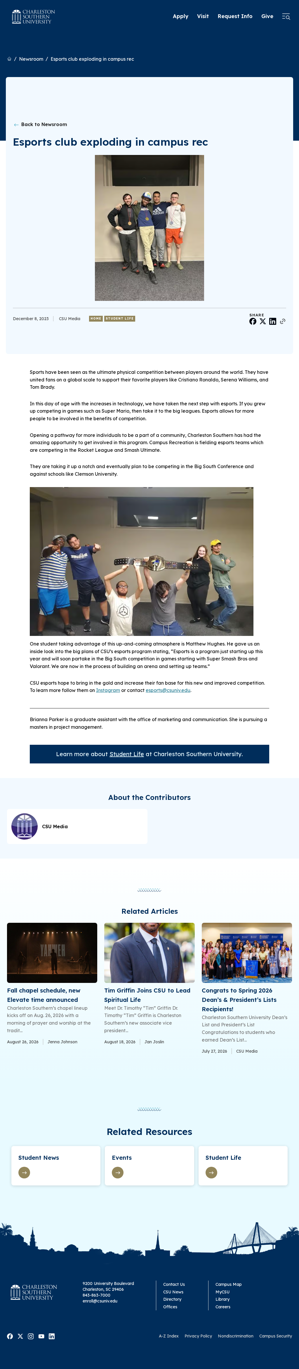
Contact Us (174, 1284)
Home (96, 318)
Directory (172, 1299)
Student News (38, 1157)
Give (267, 16)
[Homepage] (33, 16)
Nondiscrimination (235, 1336)
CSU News (173, 1292)
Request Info (235, 16)
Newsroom (31, 59)
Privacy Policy (198, 1336)
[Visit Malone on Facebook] (10, 1336)
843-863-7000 (96, 1295)
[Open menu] (286, 16)
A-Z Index (169, 1336)
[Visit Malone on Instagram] (31, 1336)
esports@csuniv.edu (168, 690)
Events (122, 1157)
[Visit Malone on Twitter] (20, 1336)
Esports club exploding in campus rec (92, 59)
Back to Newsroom (43, 124)
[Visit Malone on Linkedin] (52, 1336)
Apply (180, 16)
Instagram (108, 690)
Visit (203, 16)
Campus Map (228, 1284)
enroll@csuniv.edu (100, 1301)
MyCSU (222, 1292)
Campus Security (275, 1336)
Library (222, 1299)
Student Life (120, 318)
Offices (170, 1306)
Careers (222, 1306)
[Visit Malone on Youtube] (41, 1336)
